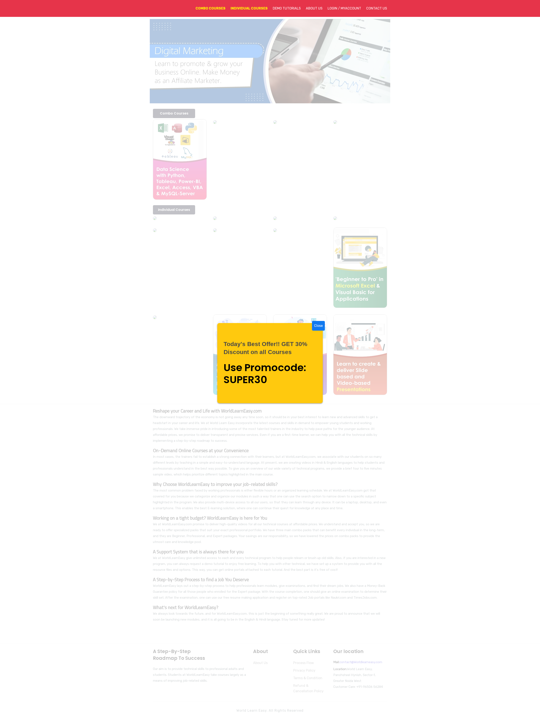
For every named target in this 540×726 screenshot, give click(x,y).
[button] (207, 8)
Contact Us (376, 8)
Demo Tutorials (287, 8)
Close (318, 326)
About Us (314, 8)
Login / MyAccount (344, 8)
